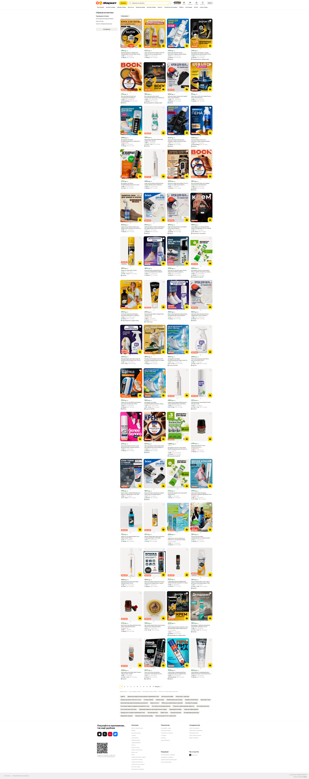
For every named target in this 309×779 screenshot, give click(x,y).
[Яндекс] (305, 776)
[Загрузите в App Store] (99, 736)
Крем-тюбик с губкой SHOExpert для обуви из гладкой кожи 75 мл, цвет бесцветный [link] (130, 493)
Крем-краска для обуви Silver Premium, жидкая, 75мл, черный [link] (131, 673)
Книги (133, 754)
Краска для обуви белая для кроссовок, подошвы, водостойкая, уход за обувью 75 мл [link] (177, 53)
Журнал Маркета (165, 740)
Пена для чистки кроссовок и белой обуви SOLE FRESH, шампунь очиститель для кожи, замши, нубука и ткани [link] (178, 271)
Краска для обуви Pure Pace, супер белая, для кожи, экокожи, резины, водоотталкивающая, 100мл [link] (130, 446)
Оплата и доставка (166, 730)
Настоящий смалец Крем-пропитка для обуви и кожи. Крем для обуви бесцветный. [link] (154, 626)
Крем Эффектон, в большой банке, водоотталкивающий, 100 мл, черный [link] (201, 227)
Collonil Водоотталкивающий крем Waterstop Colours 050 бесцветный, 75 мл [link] (201, 673)
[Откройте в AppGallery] (110, 736)
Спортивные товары (136, 759)
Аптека (133, 745)
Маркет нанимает (194, 737)
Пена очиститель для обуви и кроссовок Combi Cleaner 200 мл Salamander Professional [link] (153, 673)
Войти (210, 3)
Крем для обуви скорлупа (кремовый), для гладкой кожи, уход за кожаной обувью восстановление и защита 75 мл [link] (154, 227)
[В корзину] (140, 45)
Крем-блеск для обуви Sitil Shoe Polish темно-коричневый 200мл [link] (131, 626)
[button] (125, 16)
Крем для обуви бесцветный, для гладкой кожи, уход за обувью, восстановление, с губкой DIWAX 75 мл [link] (200, 314)
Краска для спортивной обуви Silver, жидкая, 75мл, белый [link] (153, 140)
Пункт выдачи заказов (195, 735)
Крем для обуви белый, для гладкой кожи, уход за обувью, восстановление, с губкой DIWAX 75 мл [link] (177, 227)
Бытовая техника (135, 733)
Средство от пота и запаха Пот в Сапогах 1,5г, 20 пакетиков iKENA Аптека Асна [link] (176, 539)
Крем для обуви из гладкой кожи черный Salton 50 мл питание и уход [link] (130, 53)
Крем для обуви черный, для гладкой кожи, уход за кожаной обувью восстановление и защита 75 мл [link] (154, 493)
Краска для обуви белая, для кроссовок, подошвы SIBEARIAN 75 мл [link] (201, 493)
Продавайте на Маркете (167, 757)
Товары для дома (135, 742)
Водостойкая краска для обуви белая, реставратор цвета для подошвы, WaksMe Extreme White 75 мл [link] (177, 314)
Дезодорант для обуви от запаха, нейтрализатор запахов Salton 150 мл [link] (201, 53)
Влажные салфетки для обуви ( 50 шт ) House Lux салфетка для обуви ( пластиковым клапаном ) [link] (178, 184)
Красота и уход (135, 747)
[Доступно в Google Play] (105, 736)
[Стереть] (169, 3)
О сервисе (163, 735)
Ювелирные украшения (137, 769)
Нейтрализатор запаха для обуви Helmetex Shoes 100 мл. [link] (129, 582)
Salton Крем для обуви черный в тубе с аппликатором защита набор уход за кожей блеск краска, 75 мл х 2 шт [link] (178, 627)
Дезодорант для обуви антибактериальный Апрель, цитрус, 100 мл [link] (154, 403)
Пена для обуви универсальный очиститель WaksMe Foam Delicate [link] (153, 271)
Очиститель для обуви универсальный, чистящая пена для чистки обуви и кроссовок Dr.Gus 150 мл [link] (201, 537)
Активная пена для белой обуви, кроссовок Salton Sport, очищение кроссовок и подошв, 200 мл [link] (130, 314)
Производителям (193, 733)
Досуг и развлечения (137, 728)
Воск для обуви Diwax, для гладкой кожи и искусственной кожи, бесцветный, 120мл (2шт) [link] (200, 184)
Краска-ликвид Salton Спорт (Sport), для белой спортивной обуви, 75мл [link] (200, 582)
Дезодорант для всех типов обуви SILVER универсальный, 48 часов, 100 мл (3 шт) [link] (178, 448)
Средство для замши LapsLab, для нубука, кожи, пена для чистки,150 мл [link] (131, 227)
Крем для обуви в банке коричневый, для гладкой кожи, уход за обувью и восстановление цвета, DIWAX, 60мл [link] (154, 446)
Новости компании (194, 728)
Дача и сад (134, 752)
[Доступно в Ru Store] (115, 736)
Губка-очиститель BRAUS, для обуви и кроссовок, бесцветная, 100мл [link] (131, 403)
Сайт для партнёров (166, 762)
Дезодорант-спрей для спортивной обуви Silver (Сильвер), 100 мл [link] (200, 626)
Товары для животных (137, 762)
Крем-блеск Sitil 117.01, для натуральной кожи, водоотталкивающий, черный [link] (199, 446)
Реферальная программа (195, 730)
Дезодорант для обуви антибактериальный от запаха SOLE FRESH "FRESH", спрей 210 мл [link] (130, 140)
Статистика (7, 775)
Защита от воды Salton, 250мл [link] (129, 270)
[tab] (100, 7)
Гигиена (133, 735)
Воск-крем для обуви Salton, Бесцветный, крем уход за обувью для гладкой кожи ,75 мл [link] (154, 97)
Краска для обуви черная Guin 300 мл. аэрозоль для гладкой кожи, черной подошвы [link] (154, 582)
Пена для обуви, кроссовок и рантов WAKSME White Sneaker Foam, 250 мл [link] (130, 359)
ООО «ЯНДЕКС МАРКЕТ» (300, 774)
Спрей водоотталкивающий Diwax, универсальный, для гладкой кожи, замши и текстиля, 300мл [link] (177, 673)
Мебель (133, 730)
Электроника (134, 737)
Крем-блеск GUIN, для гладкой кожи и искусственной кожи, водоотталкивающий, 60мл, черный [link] (201, 97)
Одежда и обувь (135, 740)
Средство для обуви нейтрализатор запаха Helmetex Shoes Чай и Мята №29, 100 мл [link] (177, 403)
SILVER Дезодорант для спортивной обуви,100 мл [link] (177, 493)
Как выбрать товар (166, 728)
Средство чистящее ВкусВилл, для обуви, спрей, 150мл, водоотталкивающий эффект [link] (130, 537)
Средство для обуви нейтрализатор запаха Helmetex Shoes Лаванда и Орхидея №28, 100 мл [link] (153, 184)
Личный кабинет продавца (168, 754)
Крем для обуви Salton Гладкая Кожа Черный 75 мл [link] (154, 314)
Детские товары (135, 766)
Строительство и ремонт (138, 764)
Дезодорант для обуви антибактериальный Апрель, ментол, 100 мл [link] (177, 359)
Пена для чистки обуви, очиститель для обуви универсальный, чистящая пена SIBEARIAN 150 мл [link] (154, 359)
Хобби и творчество (136, 750)
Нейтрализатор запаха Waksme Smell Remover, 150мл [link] (200, 403)
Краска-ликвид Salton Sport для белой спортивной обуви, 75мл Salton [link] (154, 537)
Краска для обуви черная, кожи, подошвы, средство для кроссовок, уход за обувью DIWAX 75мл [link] (177, 140)
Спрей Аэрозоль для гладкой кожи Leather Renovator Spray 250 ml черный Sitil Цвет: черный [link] (178, 582)
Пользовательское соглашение (20, 775)
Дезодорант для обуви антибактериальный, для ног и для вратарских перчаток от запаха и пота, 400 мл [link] (131, 184)
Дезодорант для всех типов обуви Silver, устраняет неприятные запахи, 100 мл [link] (200, 271)
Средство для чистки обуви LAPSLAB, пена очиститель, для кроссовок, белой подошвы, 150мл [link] (154, 53)
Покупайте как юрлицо (167, 733)
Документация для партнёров (169, 759)
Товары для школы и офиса (138, 757)
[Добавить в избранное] (140, 21)
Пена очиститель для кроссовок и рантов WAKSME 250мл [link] (200, 359)
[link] (123, 696)
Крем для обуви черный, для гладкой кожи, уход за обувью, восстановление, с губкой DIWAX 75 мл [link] (177, 97)
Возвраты (163, 737)
